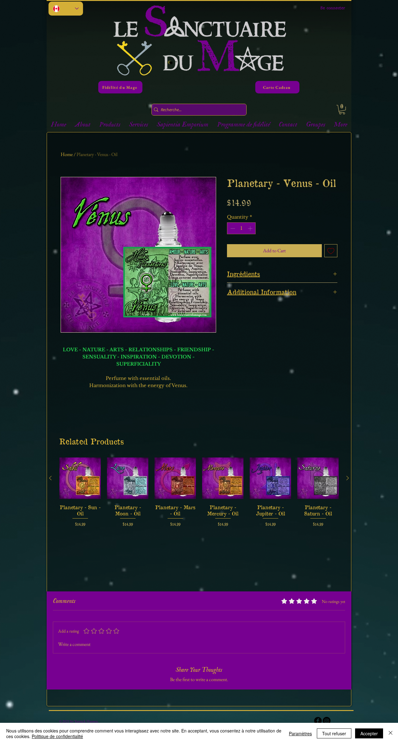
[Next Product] (347, 478)
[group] (199, 492)
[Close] (390, 733)
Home (67, 154)
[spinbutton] (241, 228)
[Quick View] (80, 478)
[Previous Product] (50, 478)
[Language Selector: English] (66, 9)
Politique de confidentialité (57, 736)
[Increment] (251, 228)
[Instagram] (327, 721)
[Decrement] (232, 228)
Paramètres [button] (300, 733)
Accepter (369, 733)
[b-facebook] (318, 721)
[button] (342, 109)
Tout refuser (334, 733)
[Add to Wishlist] (330, 250)
